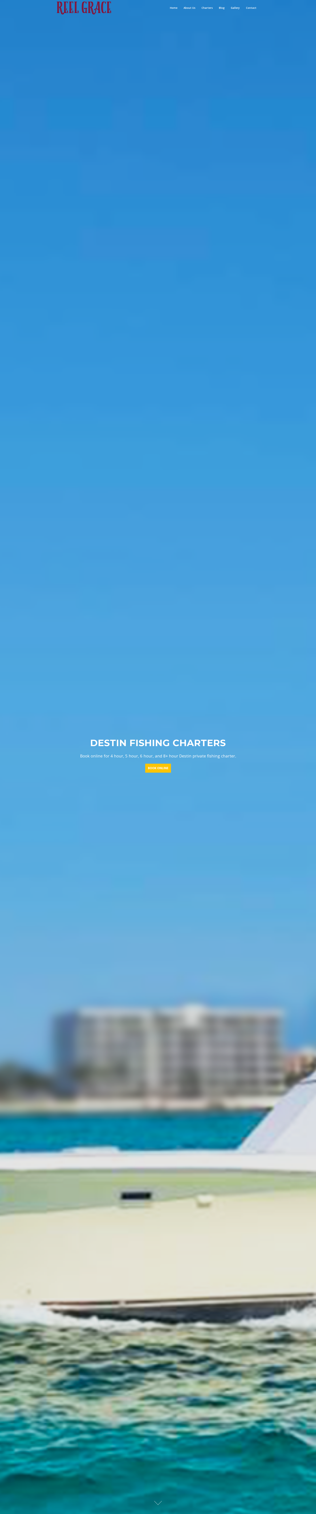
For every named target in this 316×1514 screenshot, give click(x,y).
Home (173, 8)
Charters (207, 8)
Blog (222, 8)
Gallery (235, 8)
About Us (189, 8)
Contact (251, 8)
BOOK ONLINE (158, 768)
